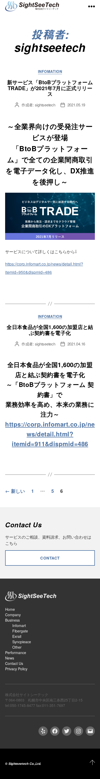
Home (10, 609)
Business (12, 620)
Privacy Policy (16, 668)
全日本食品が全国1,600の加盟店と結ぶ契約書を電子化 (50, 329)
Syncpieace (21, 641)
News (9, 658)
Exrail (16, 636)
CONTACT (50, 558)
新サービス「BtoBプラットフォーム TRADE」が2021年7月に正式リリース (50, 88)
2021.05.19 (76, 104)
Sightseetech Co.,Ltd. (24, 763)
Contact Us (14, 663)
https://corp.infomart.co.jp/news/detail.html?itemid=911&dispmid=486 (50, 434)
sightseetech (45, 104)
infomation (50, 71)
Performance (15, 652)
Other (17, 647)
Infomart (19, 625)
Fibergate (20, 630)
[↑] (91, 762)
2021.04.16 (76, 343)
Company (13, 614)
